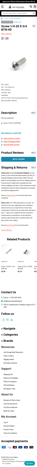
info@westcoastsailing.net (13, 301)
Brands (8, 340)
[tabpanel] (25, 261)
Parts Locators (9, 356)
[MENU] (2, 6)
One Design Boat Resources (13, 352)
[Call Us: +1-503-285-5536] (31, 7)
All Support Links (9, 389)
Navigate (9, 328)
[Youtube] (11, 320)
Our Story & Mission (10, 407)
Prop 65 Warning (6, 230)
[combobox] (18, 13)
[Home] (2, 18)
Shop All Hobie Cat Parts (12, 145)
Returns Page (10, 225)
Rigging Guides (9, 359)
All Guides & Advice (10, 363)
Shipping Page (10, 195)
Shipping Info (8, 374)
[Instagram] (7, 320)
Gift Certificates (9, 385)
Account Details (9, 426)
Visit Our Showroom (10, 404)
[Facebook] (3, 320)
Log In (6, 422)
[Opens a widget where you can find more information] (29, 463)
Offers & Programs (10, 382)
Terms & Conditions (10, 433)
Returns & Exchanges (11, 378)
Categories (10, 334)
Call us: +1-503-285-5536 (12, 298)
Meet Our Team (9, 411)
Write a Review (6, 34)
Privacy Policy (8, 429)
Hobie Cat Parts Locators (12, 138)
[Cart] (35, 7)
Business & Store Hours (12, 400)
